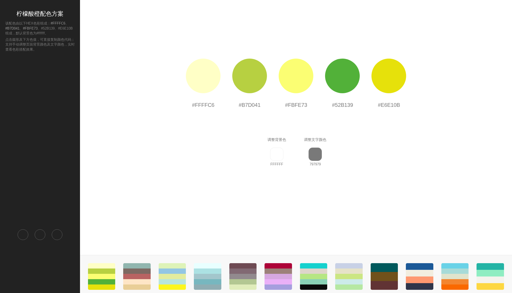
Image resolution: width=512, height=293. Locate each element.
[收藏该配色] (57, 234)
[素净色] (243, 276)
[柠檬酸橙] (101, 276)
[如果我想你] (278, 276)
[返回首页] (23, 234)
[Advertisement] (40, 140)
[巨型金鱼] (455, 276)
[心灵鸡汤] (313, 276)
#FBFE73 (30, 28)
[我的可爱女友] (136, 276)
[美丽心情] (348, 276)
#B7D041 (12, 28)
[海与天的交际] (172, 276)
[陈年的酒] (384, 276)
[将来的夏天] (207, 276)
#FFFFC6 (58, 23)
